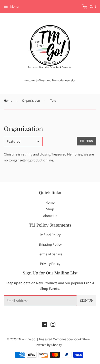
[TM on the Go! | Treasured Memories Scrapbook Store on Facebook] (44, 325)
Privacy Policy (50, 263)
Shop (50, 209)
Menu (14, 6)
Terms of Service (50, 254)
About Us (50, 215)
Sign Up (86, 300)
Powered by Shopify (48, 345)
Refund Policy (50, 234)
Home (8, 100)
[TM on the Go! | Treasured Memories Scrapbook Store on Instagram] (53, 325)
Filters (86, 141)
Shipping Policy (50, 244)
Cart (92, 6)
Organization (31, 100)
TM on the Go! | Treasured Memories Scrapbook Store (53, 339)
